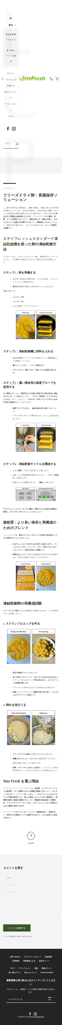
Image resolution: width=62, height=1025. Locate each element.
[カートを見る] (57, 79)
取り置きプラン (15, 972)
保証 (36, 968)
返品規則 (48, 957)
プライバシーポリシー (32, 957)
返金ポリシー (44, 961)
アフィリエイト (11, 107)
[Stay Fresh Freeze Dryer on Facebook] (8, 128)
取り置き (11, 50)
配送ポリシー (47, 968)
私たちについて (11, 95)
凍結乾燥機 (11, 34)
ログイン (11, 73)
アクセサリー (11, 42)
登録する (49, 998)
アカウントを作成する (11, 83)
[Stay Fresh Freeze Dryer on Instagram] (14, 128)
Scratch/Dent (47, 972)
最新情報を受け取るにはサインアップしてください (31, 982)
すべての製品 (11, 58)
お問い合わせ (15, 957)
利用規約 (16, 961)
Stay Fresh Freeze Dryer (36, 1016)
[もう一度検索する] (17, 144)
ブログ (11, 116)
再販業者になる (29, 961)
